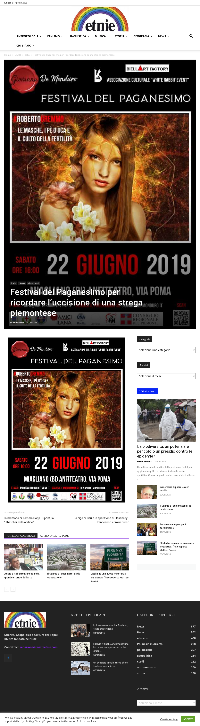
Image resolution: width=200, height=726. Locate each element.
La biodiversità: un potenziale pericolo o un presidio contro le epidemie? (164, 451)
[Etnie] (100, 19)
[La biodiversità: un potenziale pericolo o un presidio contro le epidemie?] (166, 420)
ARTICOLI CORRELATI (21, 535)
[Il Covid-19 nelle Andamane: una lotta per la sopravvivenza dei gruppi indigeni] (80, 649)
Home (7, 54)
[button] (191, 36)
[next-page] (13, 589)
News (22, 283)
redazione (18, 322)
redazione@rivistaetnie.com (39, 647)
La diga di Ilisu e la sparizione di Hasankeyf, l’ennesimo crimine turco (101, 520)
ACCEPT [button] (188, 719)
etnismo (53, 36)
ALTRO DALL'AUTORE (54, 535)
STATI (18, 54)
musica (100, 36)
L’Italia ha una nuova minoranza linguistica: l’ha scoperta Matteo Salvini (109, 577)
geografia (141, 36)
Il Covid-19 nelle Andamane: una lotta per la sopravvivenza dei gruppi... (111, 647)
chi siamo (23, 45)
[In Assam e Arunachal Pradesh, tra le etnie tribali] (80, 630)
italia (27, 54)
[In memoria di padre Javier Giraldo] (147, 492)
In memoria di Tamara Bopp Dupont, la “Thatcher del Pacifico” (29, 520)
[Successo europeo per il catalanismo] (147, 529)
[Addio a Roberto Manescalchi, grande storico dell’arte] (23, 557)
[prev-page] (6, 589)
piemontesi (33, 283)
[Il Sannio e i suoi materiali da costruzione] (66, 557)
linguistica (77, 36)
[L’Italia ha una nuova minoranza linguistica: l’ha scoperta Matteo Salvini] (109, 557)
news (162, 36)
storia (120, 36)
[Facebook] (8, 658)
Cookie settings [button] (169, 719)
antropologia (27, 36)
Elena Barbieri (144, 461)
